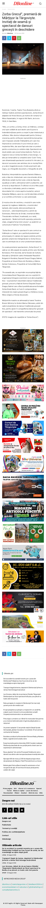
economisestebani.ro (10, 887)
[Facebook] (4, 38)
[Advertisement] (23, 93)
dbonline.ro (6, 884)
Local (4, 855)
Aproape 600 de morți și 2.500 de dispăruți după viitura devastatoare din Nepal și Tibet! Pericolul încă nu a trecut (22, 760)
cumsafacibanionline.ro (11, 890)
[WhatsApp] (19, 38)
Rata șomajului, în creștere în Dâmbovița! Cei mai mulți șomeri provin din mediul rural (21, 704)
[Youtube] (22, 810)
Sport (4, 873)
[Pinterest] (14, 38)
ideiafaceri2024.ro (35, 884)
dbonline (10, 33)
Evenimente (11, 9)
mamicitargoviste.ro (19, 884)
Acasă (4, 9)
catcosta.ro (23, 887)
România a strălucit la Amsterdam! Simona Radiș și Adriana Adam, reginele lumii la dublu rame (23, 738)
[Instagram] (10, 810)
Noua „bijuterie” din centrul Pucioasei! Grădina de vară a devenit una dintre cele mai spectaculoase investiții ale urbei (23, 753)
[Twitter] (9, 38)
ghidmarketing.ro (35, 887)
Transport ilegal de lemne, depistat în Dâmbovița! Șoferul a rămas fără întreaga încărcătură (23, 689)
